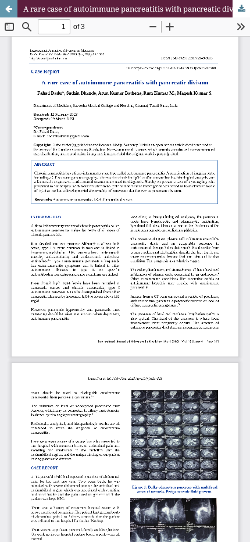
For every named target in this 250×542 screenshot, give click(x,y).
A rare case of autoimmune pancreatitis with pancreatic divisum (136, 8)
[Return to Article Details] (8, 8)
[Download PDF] (241, 8)
